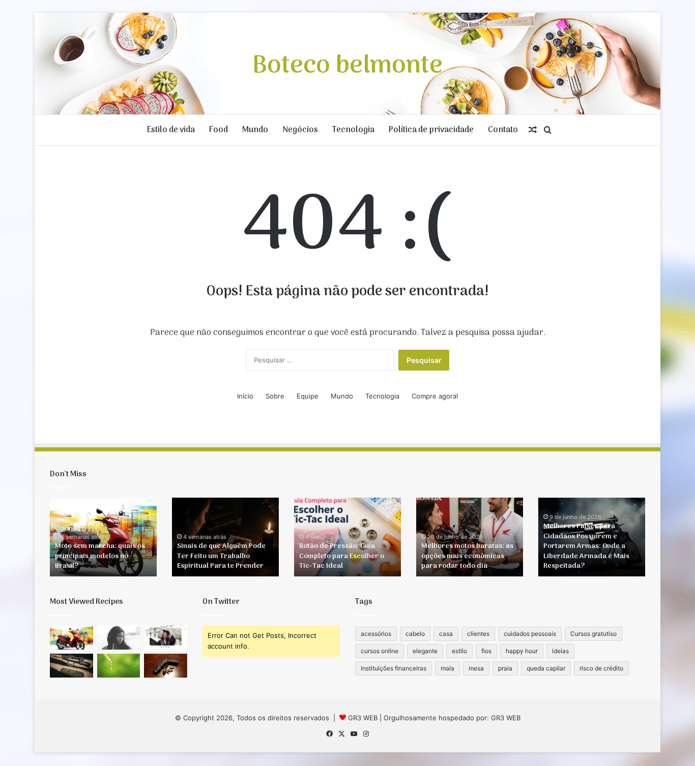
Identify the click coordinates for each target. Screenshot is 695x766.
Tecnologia (353, 130)
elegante (425, 651)
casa (446, 633)
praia (505, 668)
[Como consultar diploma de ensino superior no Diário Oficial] (165, 637)
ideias (560, 651)
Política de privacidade (431, 130)
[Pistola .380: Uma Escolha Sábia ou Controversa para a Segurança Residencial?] (165, 666)
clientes (478, 633)
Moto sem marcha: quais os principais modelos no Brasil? (100, 556)
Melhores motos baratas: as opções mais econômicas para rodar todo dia (467, 556)
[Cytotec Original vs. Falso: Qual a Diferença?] (118, 637)
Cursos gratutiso (593, 633)
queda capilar (546, 668)
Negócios (300, 130)
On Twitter (221, 602)
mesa (476, 668)
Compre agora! (435, 396)
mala (447, 668)
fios (486, 651)
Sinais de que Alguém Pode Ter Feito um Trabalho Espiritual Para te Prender (221, 556)
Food (218, 130)
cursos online (379, 651)
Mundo (255, 130)
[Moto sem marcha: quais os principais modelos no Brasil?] (71, 637)
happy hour (522, 651)
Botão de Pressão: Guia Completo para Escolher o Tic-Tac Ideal (341, 556)
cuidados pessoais (530, 633)
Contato (503, 130)
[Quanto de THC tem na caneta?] (118, 666)
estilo (459, 651)
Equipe (307, 396)
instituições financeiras (393, 668)
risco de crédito (601, 668)
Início (245, 396)
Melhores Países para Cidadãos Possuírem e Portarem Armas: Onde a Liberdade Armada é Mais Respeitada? (586, 546)
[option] (103, 537)
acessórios (376, 633)
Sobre (275, 396)
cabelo (415, 633)
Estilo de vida (171, 130)
